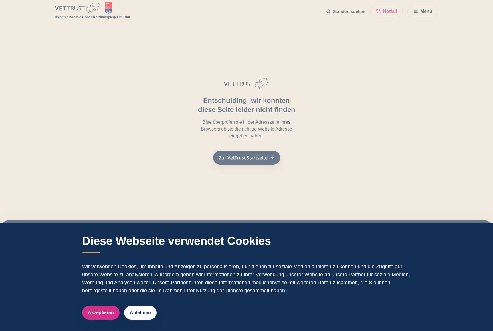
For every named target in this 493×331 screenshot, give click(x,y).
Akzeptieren (101, 312)
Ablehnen (140, 312)
